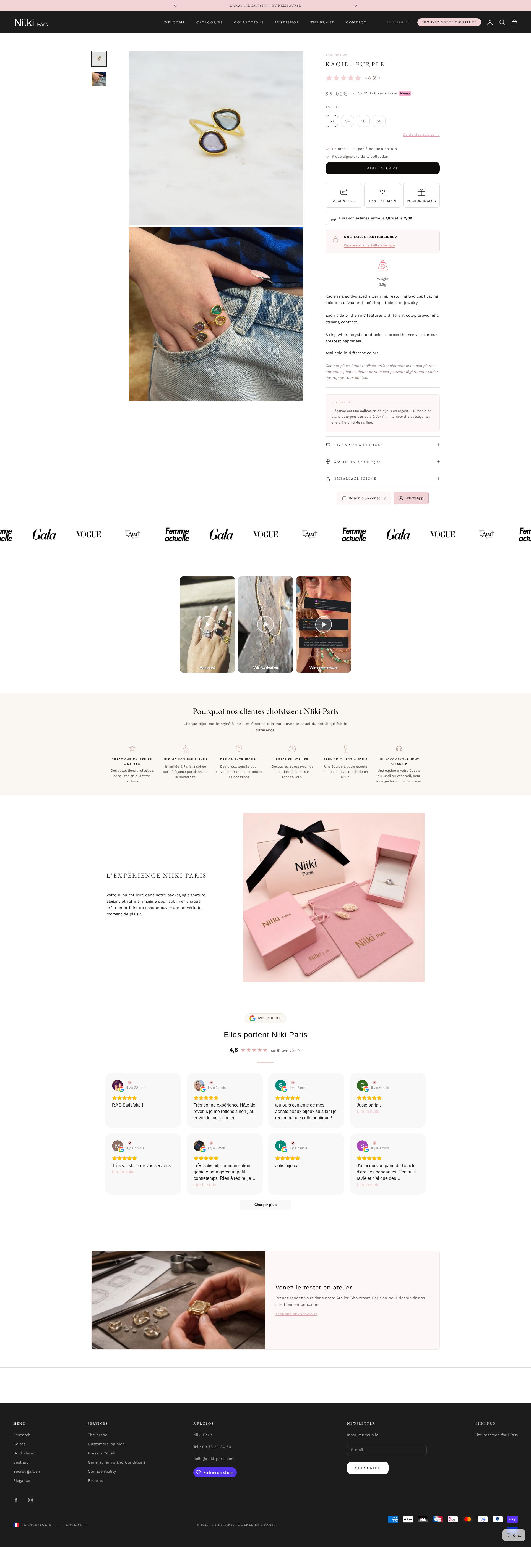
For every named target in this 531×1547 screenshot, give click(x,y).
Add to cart (383, 168)
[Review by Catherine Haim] (210, 1082)
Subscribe (368, 1468)
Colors (19, 1444)
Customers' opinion (106, 1444)
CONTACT (356, 22)
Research (22, 1435)
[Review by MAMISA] (129, 1143)
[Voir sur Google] (117, 1085)
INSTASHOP (287, 22)
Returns (95, 1480)
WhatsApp (414, 498)
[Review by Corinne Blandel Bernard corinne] (373, 1082)
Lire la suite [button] (368, 1111)
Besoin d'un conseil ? (367, 498)
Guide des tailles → (421, 134)
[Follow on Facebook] (16, 1500)
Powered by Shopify (256, 1525)
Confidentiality (102, 1471)
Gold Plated (24, 1453)
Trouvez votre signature (449, 22)
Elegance (21, 1480)
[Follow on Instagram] (30, 1500)
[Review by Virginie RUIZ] (129, 1082)
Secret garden (26, 1471)
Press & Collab (101, 1453)
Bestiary (20, 1462)
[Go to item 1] (99, 59)
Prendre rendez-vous (296, 1314)
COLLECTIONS (249, 22)
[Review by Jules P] (210, 1143)
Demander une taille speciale (369, 245)
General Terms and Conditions (116, 1462)
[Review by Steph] (292, 1082)
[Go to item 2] (99, 78)
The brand (98, 1435)
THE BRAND (322, 22)
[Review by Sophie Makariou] (373, 1143)
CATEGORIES (209, 22)
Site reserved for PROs (496, 1435)
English (395, 22)
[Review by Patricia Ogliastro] (292, 1143)
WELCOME (174, 22)
